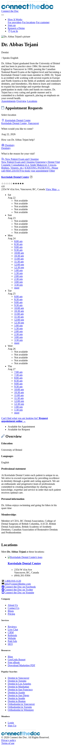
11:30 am (19, 261)
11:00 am (19, 258)
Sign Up (12, 725)
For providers (14, 22)
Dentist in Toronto (17, 680)
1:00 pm (18, 270)
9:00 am (18, 247)
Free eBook (14, 662)
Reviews (12, 626)
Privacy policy (8, 740)
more (16, 287)
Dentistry (6, 148)
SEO (10, 644)
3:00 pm (18, 282)
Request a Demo (16, 28)
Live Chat (13, 629)
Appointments (8, 101)
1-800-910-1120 (13, 581)
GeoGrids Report (16, 659)
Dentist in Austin (16, 692)
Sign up (12, 25)
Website (12, 638)
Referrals (12, 635)
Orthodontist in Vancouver (21, 704)
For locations (28, 22)
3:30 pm (18, 284)
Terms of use (7, 743)
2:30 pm (18, 279)
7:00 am (18, 372)
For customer (42, 22)
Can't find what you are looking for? (24, 419)
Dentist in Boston (17, 701)
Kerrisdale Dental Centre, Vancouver (20, 123)
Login (11, 722)
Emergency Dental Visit (47, 162)
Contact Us (13, 608)
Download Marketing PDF (21, 665)
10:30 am (19, 255)
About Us (13, 605)
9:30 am (18, 250)
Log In (14, 31)
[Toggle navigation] (2, 14)
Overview (21, 101)
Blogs (11, 611)
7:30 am (18, 375)
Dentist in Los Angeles (19, 683)
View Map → (53, 189)
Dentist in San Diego (18, 695)
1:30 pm (18, 273)
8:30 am (18, 244)
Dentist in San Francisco (20, 689)
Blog (10, 656)
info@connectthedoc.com (18, 583)
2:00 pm (18, 276)
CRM (11, 632)
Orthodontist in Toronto (20, 707)
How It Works (15, 19)
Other (52, 170)
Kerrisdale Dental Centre (15, 177)
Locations (32, 101)
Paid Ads (12, 641)
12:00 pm (19, 264)
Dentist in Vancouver (18, 678)
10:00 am (19, 253)
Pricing (11, 613)
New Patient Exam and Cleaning (18, 162)
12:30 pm (19, 267)
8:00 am (18, 241)
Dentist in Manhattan (18, 686)
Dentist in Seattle (16, 698)
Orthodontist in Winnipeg (21, 710)
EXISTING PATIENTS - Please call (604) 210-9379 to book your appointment (29, 169)
